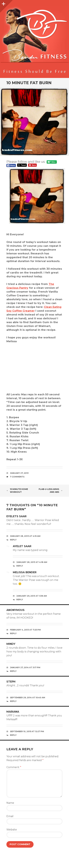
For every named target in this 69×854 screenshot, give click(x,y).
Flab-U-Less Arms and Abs (49, 490)
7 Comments (17, 477)
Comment (13, 767)
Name (10, 802)
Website (11, 829)
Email (9, 816)
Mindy (10, 643)
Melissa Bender (24, 572)
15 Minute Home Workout (19, 490)
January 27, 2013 (19, 473)
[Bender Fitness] (34, 40)
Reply (13, 540)
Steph (10, 681)
